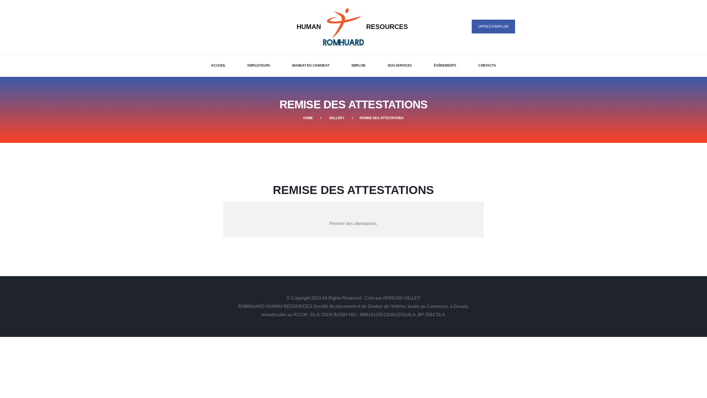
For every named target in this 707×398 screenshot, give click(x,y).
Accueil (218, 65)
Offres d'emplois (493, 26)
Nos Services (400, 65)
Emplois (359, 65)
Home (308, 118)
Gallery (336, 118)
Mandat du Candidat (310, 65)
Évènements (445, 65)
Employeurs (258, 65)
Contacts (487, 65)
